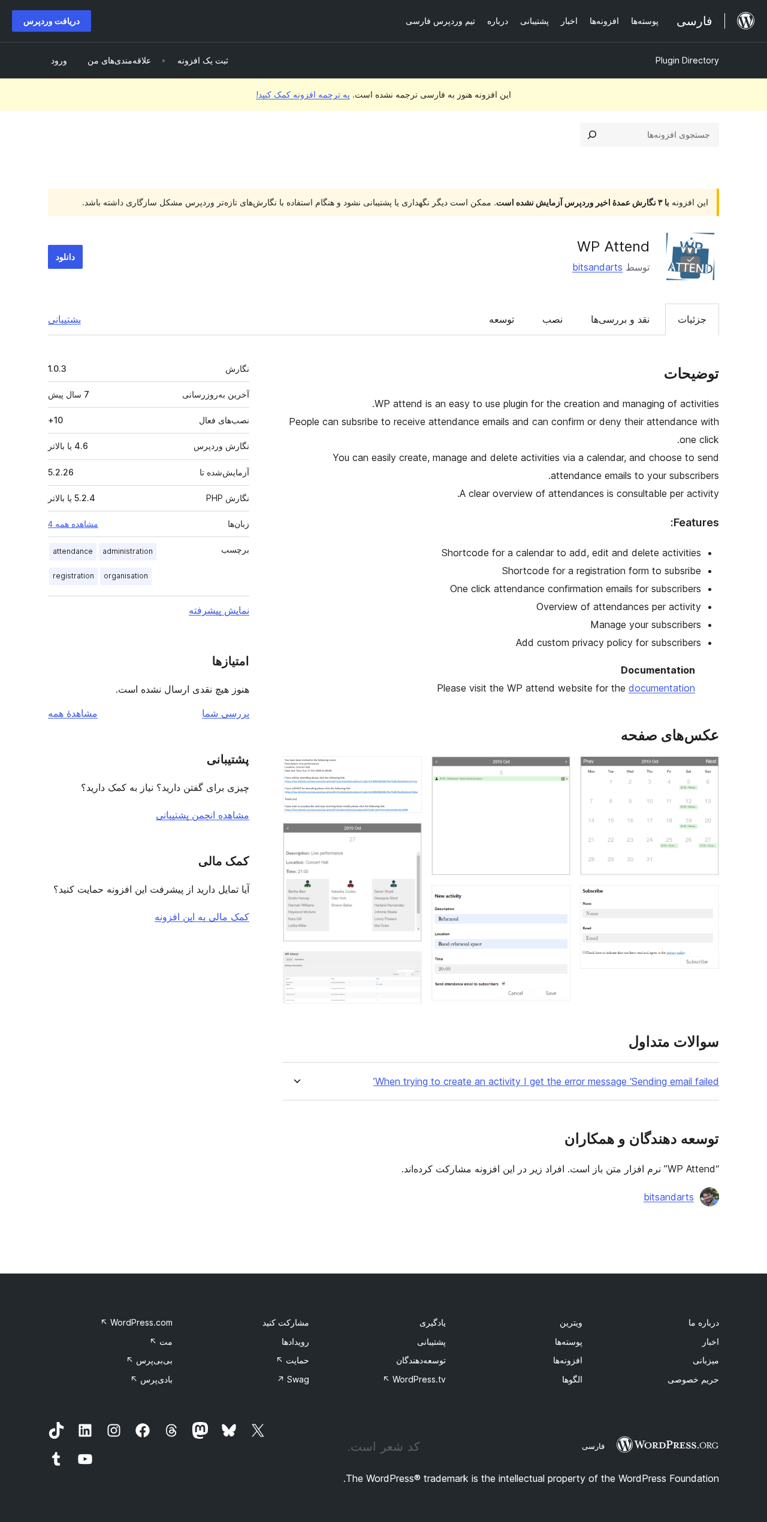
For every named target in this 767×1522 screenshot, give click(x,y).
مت (161, 1341)
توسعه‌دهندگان (421, 1360)
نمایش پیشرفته (219, 610)
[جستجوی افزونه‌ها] (592, 135)
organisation (126, 575)
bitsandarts (597, 267)
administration (127, 551)
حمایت (292, 1360)
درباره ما (704, 1322)
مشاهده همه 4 (73, 524)
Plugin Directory (687, 60)
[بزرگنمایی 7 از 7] (406, 968)
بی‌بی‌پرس (149, 1360)
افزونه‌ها (567, 1360)
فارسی (593, 1446)
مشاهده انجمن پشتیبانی (202, 815)
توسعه (501, 319)
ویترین (571, 1322)
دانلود (65, 256)
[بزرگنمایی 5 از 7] (406, 772)
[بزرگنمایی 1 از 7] (703, 772)
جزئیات (692, 319)
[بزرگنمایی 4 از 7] (554, 901)
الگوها (572, 1379)
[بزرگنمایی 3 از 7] (554, 772)
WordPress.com (136, 1322)
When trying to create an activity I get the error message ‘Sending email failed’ (546, 1081)
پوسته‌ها (568, 1341)
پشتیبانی (64, 319)
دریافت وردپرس (51, 21)
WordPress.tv (414, 1379)
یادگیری (432, 1322)
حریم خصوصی (693, 1379)
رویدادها (295, 1341)
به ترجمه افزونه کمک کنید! (303, 94)
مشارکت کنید (285, 1322)
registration (73, 575)
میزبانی (706, 1360)
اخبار (710, 1341)
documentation (662, 688)
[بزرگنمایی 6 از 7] (406, 839)
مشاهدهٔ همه (73, 713)
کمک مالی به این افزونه (202, 917)
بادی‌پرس (151, 1379)
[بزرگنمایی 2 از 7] (703, 901)
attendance (73, 551)
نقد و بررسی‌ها (620, 319)
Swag (293, 1379)
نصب (552, 319)
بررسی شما (225, 713)
